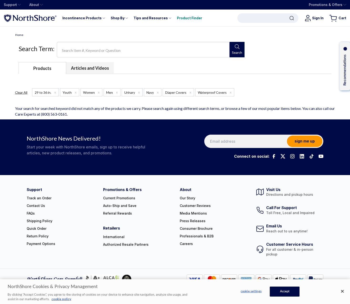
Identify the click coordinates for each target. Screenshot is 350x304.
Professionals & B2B (197, 236)
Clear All (21, 92)
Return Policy (38, 236)
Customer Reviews (195, 206)
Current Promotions (119, 198)
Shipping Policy (39, 221)
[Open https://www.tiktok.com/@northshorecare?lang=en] (311, 156)
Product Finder (189, 18)
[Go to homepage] (30, 18)
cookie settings (251, 291)
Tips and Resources (151, 18)
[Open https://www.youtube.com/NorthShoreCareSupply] (321, 156)
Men (112, 92)
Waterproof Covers (215, 92)
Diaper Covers (178, 92)
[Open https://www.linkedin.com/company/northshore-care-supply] (302, 156)
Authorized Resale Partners (126, 244)
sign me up (305, 141)
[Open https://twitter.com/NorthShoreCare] (282, 156)
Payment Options (41, 244)
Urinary (132, 92)
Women (91, 92)
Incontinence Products (82, 18)
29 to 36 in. (45, 92)
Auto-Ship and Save (119, 206)
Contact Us (36, 206)
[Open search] (267, 18)
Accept (285, 291)
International (114, 237)
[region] (175, 291)
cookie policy (61, 299)
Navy (152, 92)
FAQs (31, 213)
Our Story (187, 198)
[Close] (342, 291)
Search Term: (37, 49)
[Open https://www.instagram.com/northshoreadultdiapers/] (292, 156)
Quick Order (36, 228)
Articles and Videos (90, 68)
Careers (186, 244)
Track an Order (39, 198)
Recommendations (345, 70)
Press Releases (192, 221)
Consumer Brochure (196, 228)
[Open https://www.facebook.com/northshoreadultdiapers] (273, 156)
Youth (70, 92)
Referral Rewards (117, 213)
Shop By (118, 18)
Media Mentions (193, 213)
